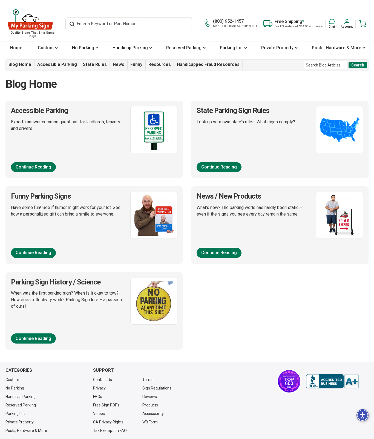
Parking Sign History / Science (55, 282)
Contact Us (102, 379)
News (118, 64)
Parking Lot (231, 47)
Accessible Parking (57, 64)
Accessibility (153, 413)
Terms (148, 379)
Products (150, 405)
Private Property (277, 47)
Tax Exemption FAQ (110, 430)
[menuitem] (16, 48)
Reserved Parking (184, 47)
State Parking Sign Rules (233, 110)
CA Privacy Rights (108, 422)
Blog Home (19, 64)
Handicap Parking (130, 47)
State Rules (95, 64)
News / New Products (229, 196)
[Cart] (361, 23)
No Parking (83, 47)
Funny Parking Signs (41, 196)
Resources (159, 64)
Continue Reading (33, 167)
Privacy (99, 388)
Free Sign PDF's (106, 405)
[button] (332, 23)
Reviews (149, 396)
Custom (46, 47)
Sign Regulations (156, 388)
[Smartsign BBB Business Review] (332, 381)
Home (16, 47)
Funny (136, 64)
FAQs (97, 396)
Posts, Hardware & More (336, 47)
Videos (99, 413)
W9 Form (150, 422)
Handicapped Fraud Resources (208, 64)
